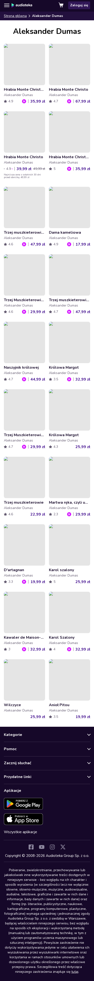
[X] (63, 847)
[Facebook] (31, 847)
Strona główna (15, 16)
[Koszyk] (61, 5)
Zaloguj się (79, 5)
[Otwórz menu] (7, 5)
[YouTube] (42, 847)
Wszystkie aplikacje (20, 832)
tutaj (74, 971)
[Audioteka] (22, 5)
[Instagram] (52, 847)
